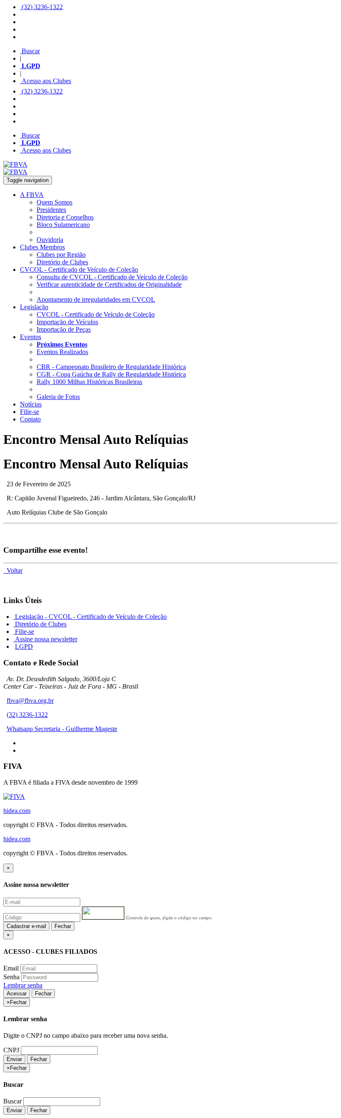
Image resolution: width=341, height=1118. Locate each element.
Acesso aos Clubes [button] (45, 80)
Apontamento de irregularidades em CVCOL (96, 299)
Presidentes (51, 209)
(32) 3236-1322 (41, 6)
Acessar (17, 993)
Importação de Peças (64, 329)
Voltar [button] (12, 570)
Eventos (30, 336)
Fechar (62, 926)
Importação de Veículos (67, 321)
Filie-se (29, 411)
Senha (11, 976)
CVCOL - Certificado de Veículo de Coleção (79, 269)
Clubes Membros (42, 247)
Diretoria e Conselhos (65, 217)
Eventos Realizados (62, 351)
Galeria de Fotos (58, 396)
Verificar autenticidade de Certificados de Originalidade (109, 284)
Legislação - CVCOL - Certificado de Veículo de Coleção (90, 616)
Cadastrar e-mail (26, 926)
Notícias (31, 404)
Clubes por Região (61, 254)
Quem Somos (54, 202)
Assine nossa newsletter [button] (45, 639)
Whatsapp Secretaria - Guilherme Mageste (62, 728)
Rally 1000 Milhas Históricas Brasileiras (89, 381)
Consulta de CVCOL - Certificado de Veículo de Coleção (112, 277)
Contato (30, 419)
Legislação (34, 306)
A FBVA (32, 194)
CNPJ (11, 1050)
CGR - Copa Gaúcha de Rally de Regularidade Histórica (111, 374)
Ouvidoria (50, 239)
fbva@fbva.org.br (30, 700)
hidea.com (16, 810)
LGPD (24, 646)
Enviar (14, 1059)
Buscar (30, 50)
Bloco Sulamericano (63, 224)
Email (11, 968)
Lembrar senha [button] (22, 985)
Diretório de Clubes (62, 262)
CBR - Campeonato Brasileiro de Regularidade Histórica (111, 366)
